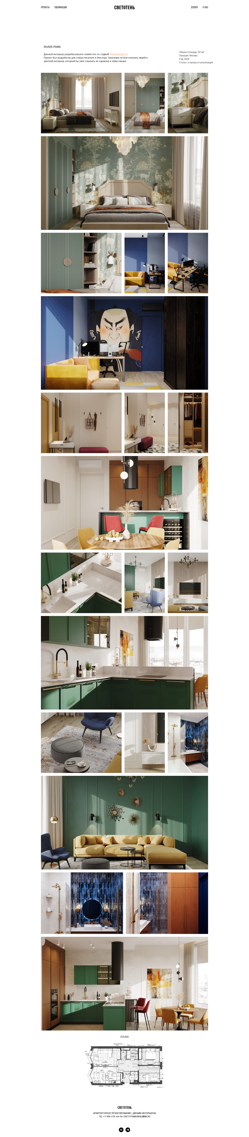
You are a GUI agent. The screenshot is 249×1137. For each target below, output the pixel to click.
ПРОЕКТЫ (45, 7)
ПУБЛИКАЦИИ (60, 7)
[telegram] (128, 1129)
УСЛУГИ (194, 7)
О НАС (205, 7)
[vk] (121, 1129)
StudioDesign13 (118, 54)
